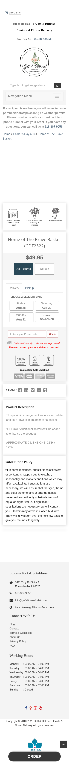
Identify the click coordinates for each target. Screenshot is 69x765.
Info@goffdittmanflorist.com (31, 600)
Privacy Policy (18, 641)
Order (34, 756)
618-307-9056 (43, 39)
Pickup (29, 288)
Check (52, 334)
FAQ (12, 645)
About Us (15, 636)
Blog (12, 624)
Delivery (14, 288)
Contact (14, 628)
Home (6, 134)
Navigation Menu (20, 96)
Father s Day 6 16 (24, 134)
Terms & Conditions (21, 632)
